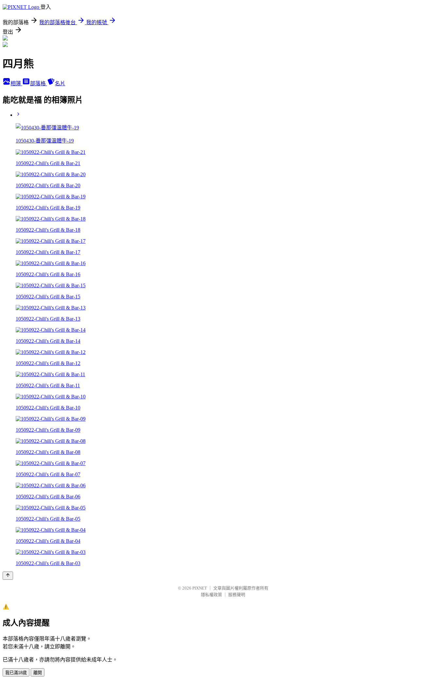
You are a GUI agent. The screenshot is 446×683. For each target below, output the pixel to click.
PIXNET (199, 588)
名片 (60, 83)
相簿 (16, 83)
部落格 (38, 83)
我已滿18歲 (16, 672)
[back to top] (8, 576)
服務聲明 (236, 594)
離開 (37, 672)
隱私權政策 (211, 594)
